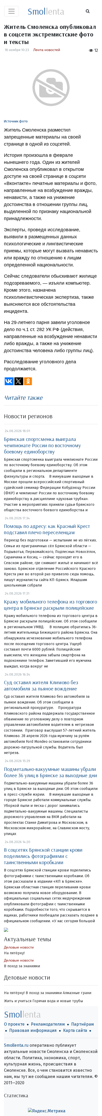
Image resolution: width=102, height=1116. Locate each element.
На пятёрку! (14, 953)
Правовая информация (33, 1030)
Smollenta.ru (16, 1045)
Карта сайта (75, 1030)
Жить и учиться (17, 1001)
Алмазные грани (77, 993)
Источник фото (16, 121)
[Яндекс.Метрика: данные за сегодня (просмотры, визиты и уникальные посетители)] (46, 1111)
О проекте (14, 1024)
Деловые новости (19, 947)
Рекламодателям (48, 1024)
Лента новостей (46, 50)
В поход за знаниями (22, 966)
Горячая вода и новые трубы (57, 1001)
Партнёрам (82, 1024)
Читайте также (23, 397)
